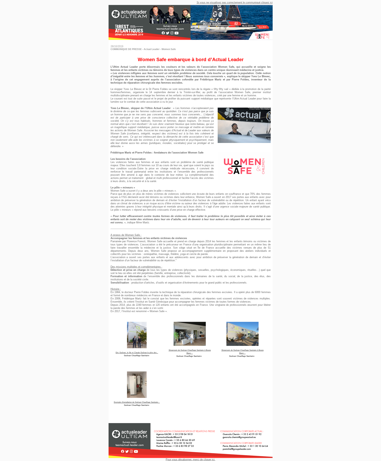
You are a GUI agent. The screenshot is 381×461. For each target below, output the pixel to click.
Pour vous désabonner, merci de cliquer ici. (190, 459)
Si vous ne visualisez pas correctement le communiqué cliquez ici (235, 2)
